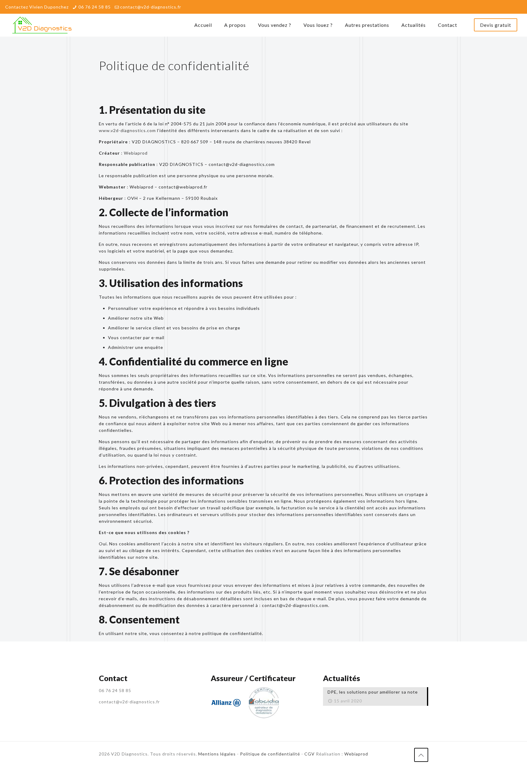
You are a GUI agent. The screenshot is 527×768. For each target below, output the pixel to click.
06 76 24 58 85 (94, 6)
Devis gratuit (495, 25)
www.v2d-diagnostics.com (127, 130)
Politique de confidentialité (270, 753)
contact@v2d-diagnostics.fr (150, 6)
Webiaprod (136, 153)
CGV (309, 753)
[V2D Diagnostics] (42, 25)
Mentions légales (217, 753)
